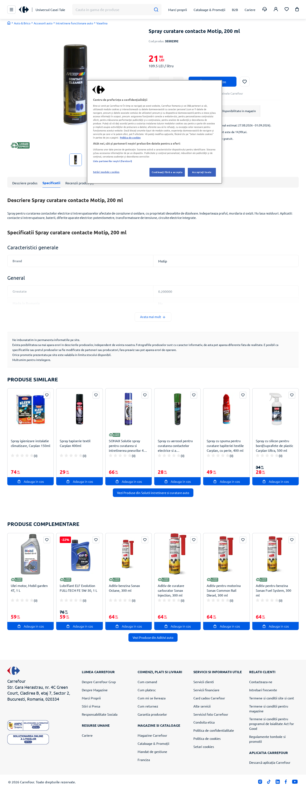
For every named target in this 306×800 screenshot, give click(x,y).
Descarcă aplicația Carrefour (269, 762)
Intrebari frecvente (263, 690)
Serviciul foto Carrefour (210, 714)
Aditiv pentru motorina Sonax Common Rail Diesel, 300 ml (224, 590)
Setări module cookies (106, 171)
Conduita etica (204, 722)
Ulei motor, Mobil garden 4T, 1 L (29, 587)
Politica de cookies (207, 738)
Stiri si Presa (91, 706)
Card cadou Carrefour (209, 698)
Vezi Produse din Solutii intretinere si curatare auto (153, 493)
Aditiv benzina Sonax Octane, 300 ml (124, 587)
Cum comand (147, 682)
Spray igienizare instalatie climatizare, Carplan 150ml (30, 443)
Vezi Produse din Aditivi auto (153, 637)
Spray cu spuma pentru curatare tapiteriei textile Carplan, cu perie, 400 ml (225, 445)
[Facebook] (286, 782)
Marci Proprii (91, 698)
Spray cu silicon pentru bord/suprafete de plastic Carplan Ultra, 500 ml (274, 445)
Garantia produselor (152, 714)
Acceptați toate (201, 172)
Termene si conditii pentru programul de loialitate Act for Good (271, 723)
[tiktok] (269, 782)
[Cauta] (156, 9)
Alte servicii (202, 706)
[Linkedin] (278, 782)
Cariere (87, 735)
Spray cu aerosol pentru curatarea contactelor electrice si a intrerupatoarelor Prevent (177, 446)
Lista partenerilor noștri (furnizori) (112, 161)
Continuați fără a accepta (167, 172)
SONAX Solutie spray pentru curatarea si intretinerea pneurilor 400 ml (128, 446)
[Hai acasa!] (9, 23)
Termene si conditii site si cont (271, 698)
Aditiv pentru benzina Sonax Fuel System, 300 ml (273, 590)
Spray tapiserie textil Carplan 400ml (75, 443)
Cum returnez (148, 706)
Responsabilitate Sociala (99, 714)
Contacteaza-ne (260, 682)
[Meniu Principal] (11, 9)
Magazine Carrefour (152, 735)
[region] (154, 132)
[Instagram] (260, 782)
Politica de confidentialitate (213, 730)
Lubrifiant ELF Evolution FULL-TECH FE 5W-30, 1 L (78, 587)
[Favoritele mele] (287, 10)
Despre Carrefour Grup (99, 682)
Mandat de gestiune (152, 751)
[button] (297, 10)
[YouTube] (295, 782)
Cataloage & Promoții (153, 743)
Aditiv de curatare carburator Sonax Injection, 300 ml (171, 590)
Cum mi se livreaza (151, 698)
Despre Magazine (95, 690)
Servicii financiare (206, 690)
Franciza (144, 760)
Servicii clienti (203, 682)
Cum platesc (147, 690)
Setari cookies (203, 746)
